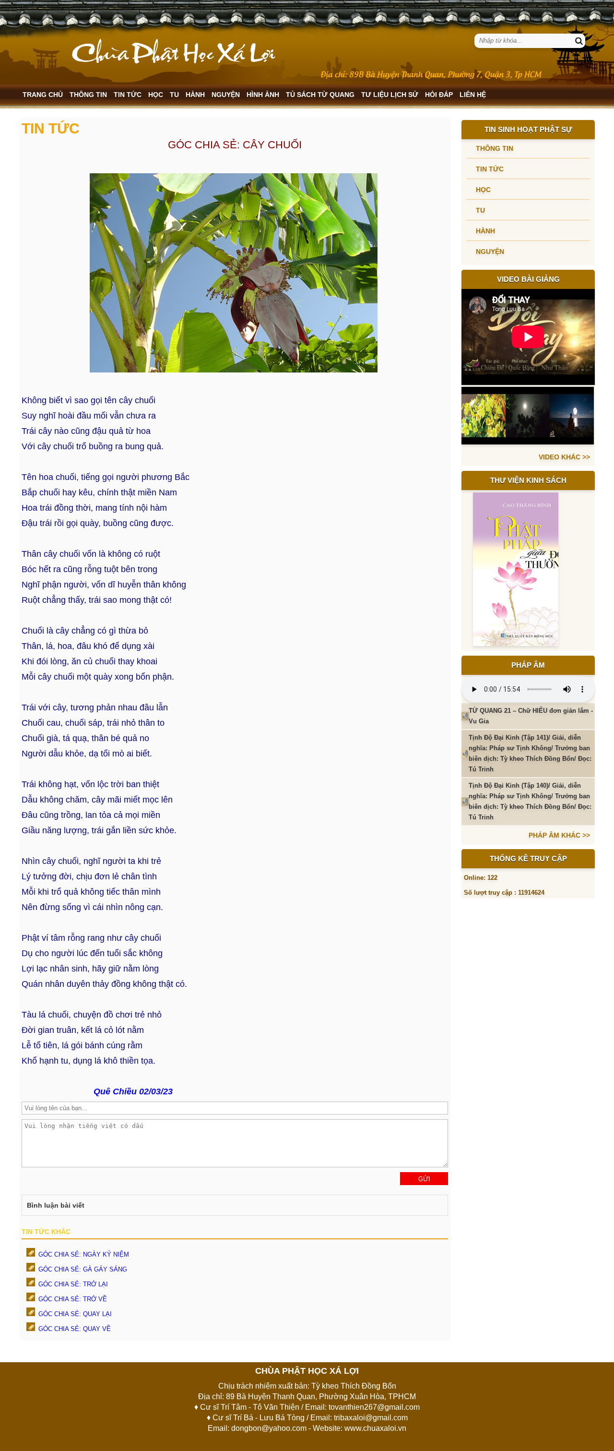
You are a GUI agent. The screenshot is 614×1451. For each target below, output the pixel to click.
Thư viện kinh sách (528, 480)
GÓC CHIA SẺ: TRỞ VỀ (72, 1299)
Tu (174, 94)
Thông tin (88, 94)
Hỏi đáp (439, 94)
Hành (195, 94)
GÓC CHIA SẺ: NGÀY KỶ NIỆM (83, 1254)
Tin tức (128, 94)
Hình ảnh (263, 94)
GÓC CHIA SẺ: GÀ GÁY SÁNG (82, 1269)
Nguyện (226, 94)
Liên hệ (473, 94)
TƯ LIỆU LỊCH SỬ (389, 94)
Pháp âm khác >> (559, 835)
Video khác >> (564, 457)
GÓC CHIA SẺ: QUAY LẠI (75, 1314)
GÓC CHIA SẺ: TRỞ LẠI (73, 1284)
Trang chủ (43, 94)
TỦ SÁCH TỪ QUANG (320, 94)
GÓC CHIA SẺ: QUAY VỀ (74, 1328)
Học (155, 94)
